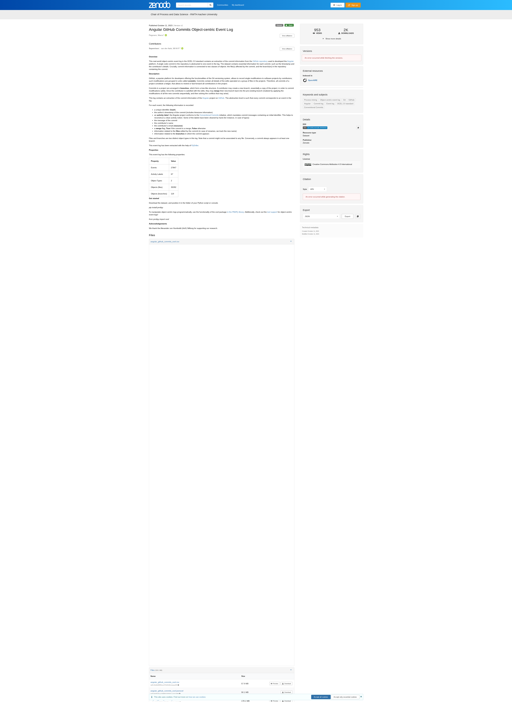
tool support (272, 212)
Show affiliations (287, 36)
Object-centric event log (330, 100)
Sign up (354, 5)
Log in (339, 5)
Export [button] (347, 216)
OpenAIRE (312, 80)
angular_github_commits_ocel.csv (165, 682)
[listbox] (317, 189)
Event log (330, 104)
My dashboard (238, 5)
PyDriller (194, 145)
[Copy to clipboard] (358, 127)
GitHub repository (260, 61)
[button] (222, 241)
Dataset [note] (279, 25)
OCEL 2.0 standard (345, 104)
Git (344, 100)
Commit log (318, 104)
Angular (290, 61)
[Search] (210, 5)
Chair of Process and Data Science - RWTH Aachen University (184, 14)
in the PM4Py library (235, 212)
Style (305, 189)
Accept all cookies (321, 697)
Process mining (310, 100)
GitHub (221, 98)
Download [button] (287, 683)
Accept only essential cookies (345, 697)
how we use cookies (197, 697)
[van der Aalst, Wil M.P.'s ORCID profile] (182, 48)
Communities (222, 5)
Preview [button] (275, 683)
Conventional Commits (209, 115)
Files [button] (156, 670)
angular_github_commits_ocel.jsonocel (167, 691)
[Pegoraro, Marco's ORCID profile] (165, 35)
